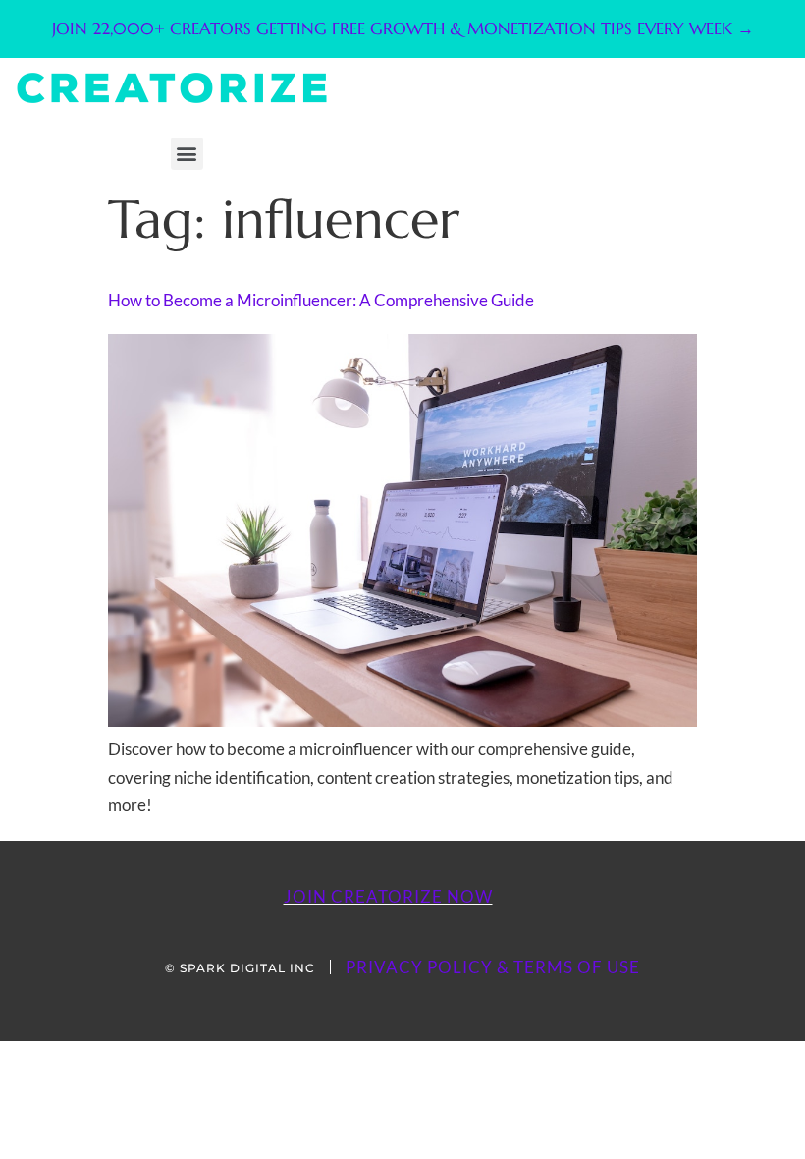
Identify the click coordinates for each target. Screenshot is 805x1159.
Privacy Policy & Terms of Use (493, 967)
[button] (187, 154)
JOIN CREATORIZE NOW (388, 896)
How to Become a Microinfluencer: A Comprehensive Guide (321, 300)
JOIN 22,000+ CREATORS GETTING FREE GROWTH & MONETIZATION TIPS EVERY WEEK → (403, 28)
